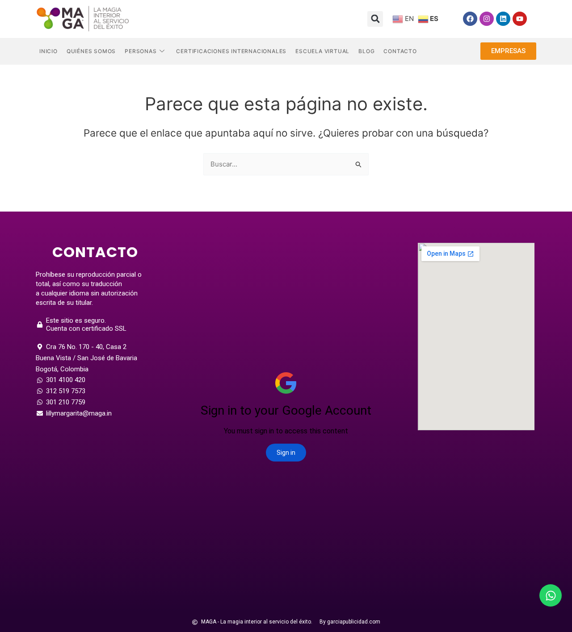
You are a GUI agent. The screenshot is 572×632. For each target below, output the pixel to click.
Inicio (48, 51)
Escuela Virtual (322, 51)
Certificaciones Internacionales (231, 51)
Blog (366, 51)
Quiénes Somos (91, 51)
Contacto (399, 51)
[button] (375, 19)
